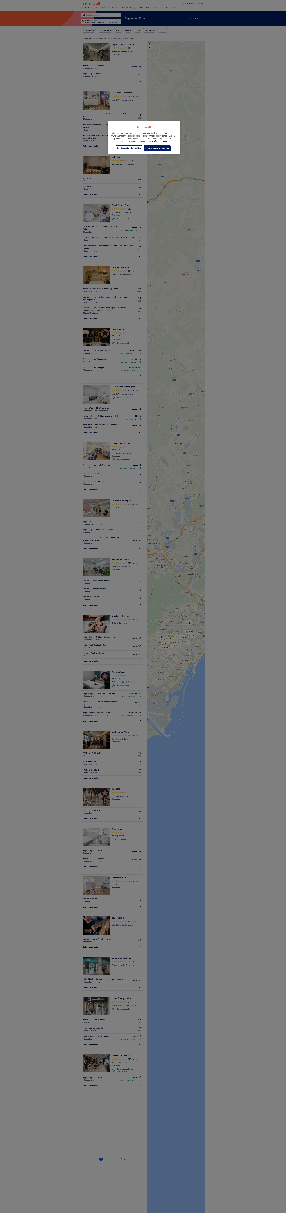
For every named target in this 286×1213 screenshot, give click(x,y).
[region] (144, 137)
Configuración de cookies (129, 148)
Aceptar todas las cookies (157, 148)
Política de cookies (160, 141)
